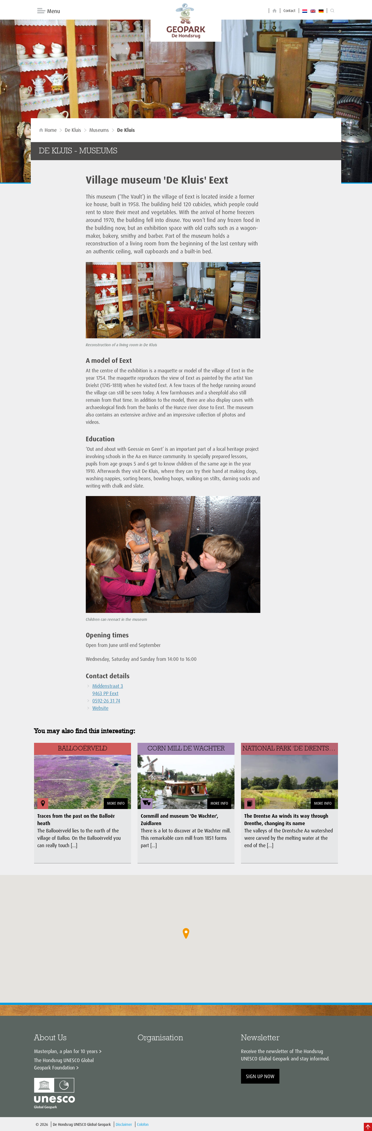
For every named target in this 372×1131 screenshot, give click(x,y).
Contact (289, 10)
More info (115, 803)
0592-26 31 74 (106, 701)
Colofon (142, 1124)
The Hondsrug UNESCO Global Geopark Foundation (64, 1064)
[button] (186, 933)
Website (100, 708)
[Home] (274, 10)
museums (99, 130)
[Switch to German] (321, 10)
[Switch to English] (313, 10)
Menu (53, 11)
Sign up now (260, 1076)
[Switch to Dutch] (305, 10)
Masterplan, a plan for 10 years (66, 1051)
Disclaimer (124, 1124)
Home (50, 130)
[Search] (332, 10)
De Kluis (73, 130)
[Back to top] (368, 1127)
